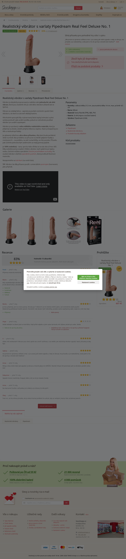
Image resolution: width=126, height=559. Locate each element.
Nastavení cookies (88, 282)
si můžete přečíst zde (50, 287)
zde (28, 283)
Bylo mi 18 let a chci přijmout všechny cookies (88, 277)
